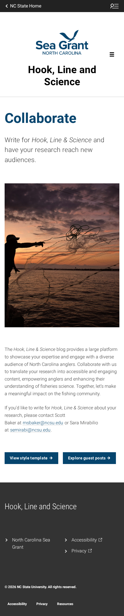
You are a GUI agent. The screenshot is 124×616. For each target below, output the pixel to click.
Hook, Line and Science (62, 76)
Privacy (42, 604)
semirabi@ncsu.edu (30, 430)
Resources (65, 604)
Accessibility (17, 604)
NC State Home (25, 6)
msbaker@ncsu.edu (43, 422)
